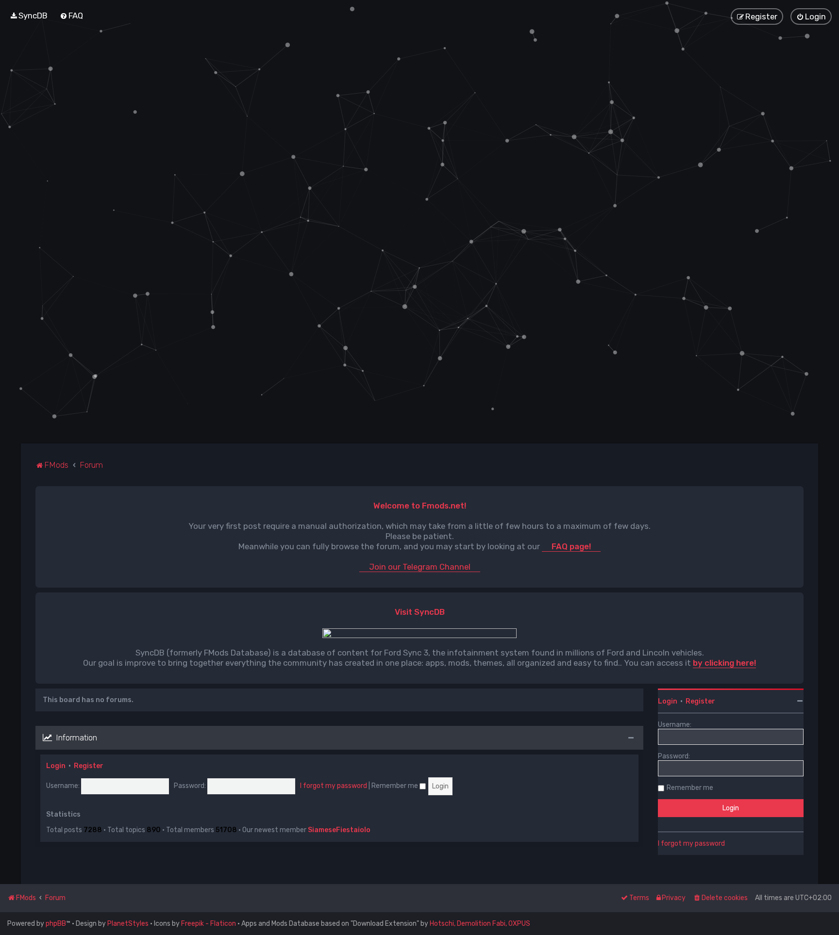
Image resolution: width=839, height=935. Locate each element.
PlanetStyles (128, 923)
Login (56, 766)
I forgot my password (333, 786)
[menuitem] (28, 15)
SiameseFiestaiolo (339, 830)
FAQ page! (571, 546)
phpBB (56, 923)
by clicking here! (724, 663)
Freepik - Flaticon (208, 923)
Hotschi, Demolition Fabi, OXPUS (480, 923)
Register (88, 766)
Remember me (395, 786)
